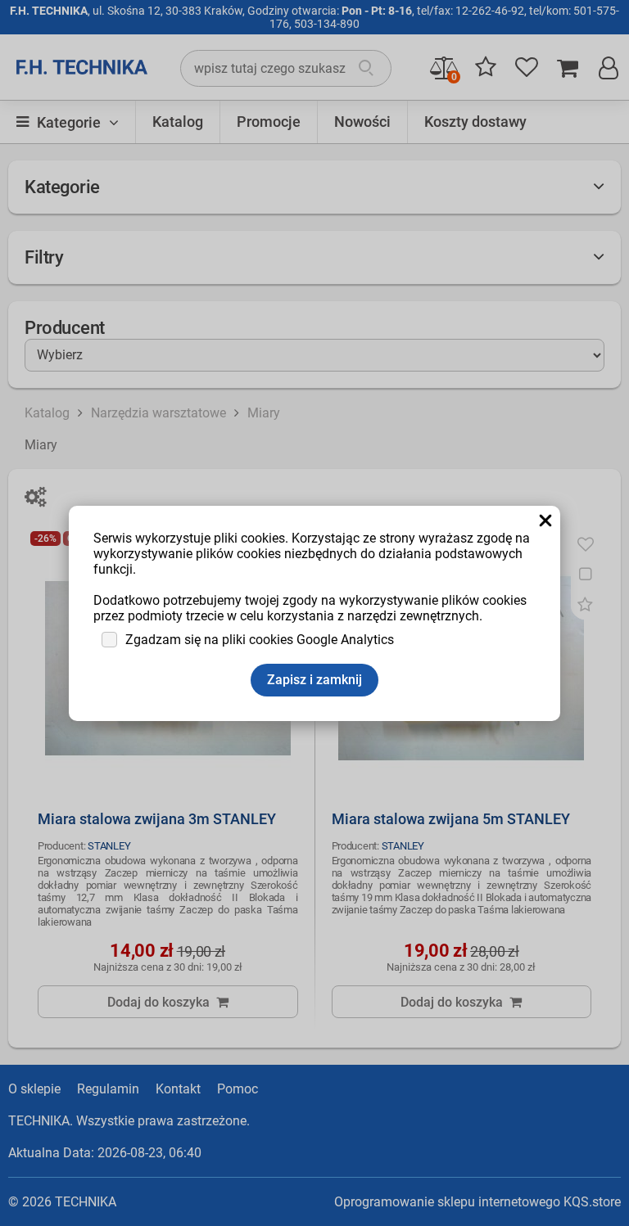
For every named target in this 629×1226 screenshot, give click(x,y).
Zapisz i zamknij (314, 679)
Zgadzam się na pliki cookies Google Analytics (259, 639)
